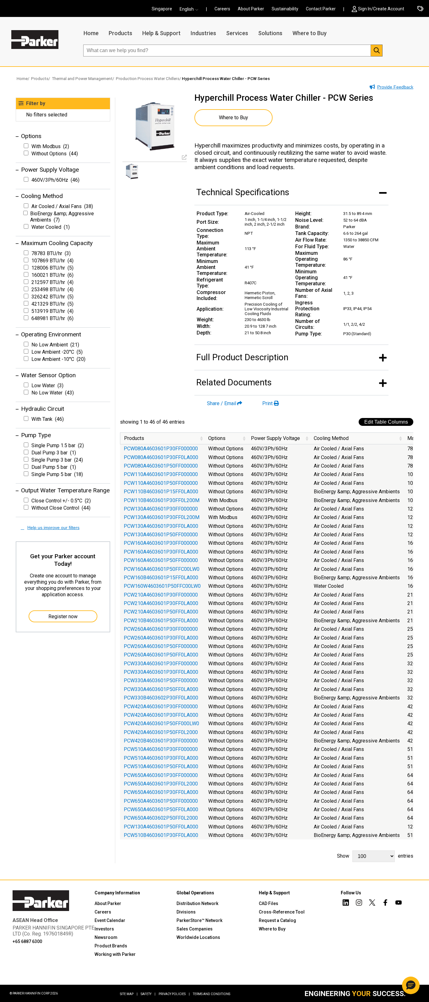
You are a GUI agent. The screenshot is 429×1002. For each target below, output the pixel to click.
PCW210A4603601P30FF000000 (161, 595)
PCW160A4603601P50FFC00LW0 (161, 569)
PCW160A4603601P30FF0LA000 (161, 552)
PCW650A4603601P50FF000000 (161, 801)
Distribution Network (197, 903)
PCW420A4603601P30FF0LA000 (161, 715)
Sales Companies (194, 928)
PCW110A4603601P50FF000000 (161, 483)
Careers (222, 8)
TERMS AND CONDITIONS (211, 994)
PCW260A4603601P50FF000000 (161, 646)
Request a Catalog (277, 920)
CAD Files (268, 903)
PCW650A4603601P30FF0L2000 (161, 784)
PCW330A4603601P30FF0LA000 (161, 672)
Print (267, 403)
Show (375, 856)
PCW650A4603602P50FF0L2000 (161, 818)
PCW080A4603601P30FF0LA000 (161, 457)
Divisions (186, 911)
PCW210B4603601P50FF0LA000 (161, 621)
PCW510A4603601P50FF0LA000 (161, 766)
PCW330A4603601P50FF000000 (161, 680)
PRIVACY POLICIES (174, 994)
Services (237, 33)
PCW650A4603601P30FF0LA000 (161, 792)
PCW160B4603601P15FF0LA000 (161, 578)
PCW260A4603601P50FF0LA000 (161, 655)
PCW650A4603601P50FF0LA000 (161, 809)
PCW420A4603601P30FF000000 (161, 707)
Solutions (270, 33)
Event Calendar (110, 920)
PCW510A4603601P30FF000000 (161, 749)
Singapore (162, 8)
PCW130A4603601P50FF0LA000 (161, 827)
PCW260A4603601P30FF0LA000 (161, 638)
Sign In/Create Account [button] (381, 8)
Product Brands (111, 945)
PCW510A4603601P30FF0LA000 (161, 758)
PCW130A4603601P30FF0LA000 (161, 526)
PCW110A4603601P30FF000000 (161, 474)
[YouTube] (399, 903)
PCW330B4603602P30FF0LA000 (161, 698)
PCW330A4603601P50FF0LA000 (161, 689)
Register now (63, 616)
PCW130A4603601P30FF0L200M (161, 517)
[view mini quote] (420, 9)
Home (91, 33)
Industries (203, 33)
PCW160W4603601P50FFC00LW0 (162, 586)
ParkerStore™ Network (199, 920)
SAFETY (148, 994)
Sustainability (285, 8)
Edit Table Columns (386, 422)
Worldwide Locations (198, 937)
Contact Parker (321, 8)
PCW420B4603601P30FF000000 (161, 741)
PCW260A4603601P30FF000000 (161, 629)
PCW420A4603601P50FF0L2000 (161, 732)
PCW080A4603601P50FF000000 (161, 466)
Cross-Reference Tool (282, 911)
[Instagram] (359, 903)
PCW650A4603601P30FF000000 (161, 775)
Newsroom (106, 937)
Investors (104, 928)
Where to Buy (309, 33)
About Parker (251, 8)
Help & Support (161, 33)
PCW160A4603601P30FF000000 (161, 543)
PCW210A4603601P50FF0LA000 (161, 612)
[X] (372, 903)
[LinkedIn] (346, 903)
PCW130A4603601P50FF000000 (161, 535)
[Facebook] (385, 903)
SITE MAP (129, 994)
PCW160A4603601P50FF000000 (161, 560)
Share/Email (221, 403)
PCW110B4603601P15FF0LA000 (161, 492)
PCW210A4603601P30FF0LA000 (161, 603)
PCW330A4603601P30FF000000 (161, 664)
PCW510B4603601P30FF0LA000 (161, 835)
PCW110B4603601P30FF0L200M (161, 500)
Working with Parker (115, 954)
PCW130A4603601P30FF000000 (161, 509)
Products (120, 33)
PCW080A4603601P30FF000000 (161, 449)
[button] (191, 9)
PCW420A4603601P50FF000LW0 (161, 723)
